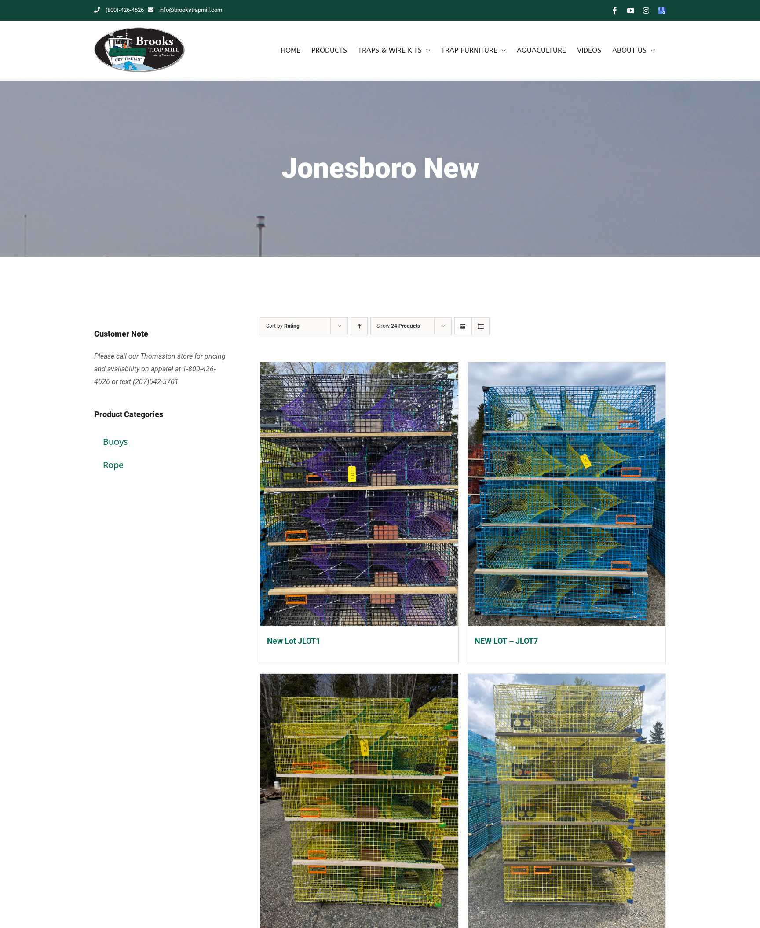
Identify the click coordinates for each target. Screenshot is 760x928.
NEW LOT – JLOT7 (506, 641)
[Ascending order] (359, 326)
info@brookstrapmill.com (190, 10)
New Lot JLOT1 (293, 641)
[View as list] (480, 326)
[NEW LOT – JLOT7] (567, 494)
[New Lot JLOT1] (359, 494)
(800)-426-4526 (125, 10)
